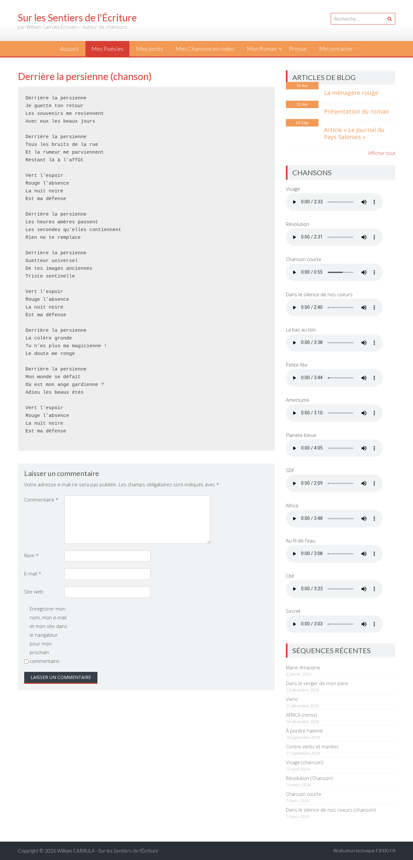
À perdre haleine (304, 730)
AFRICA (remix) (301, 715)
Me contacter (336, 48)
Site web (33, 591)
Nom (31, 555)
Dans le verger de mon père (317, 683)
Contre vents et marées (312, 746)
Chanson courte (303, 794)
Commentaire (41, 499)
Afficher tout (381, 153)
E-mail (32, 573)
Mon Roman (262, 48)
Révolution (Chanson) (309, 778)
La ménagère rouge (351, 92)
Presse (298, 48)
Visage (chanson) (304, 762)
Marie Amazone (303, 667)
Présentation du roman (356, 111)
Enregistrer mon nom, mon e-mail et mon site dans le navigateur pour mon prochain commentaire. (48, 634)
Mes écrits (149, 48)
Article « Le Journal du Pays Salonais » (354, 133)
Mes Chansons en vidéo (205, 48)
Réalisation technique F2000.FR (364, 850)
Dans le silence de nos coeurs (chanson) (331, 809)
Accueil (69, 48)
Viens (292, 699)
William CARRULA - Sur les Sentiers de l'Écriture (107, 851)
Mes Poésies (107, 48)
